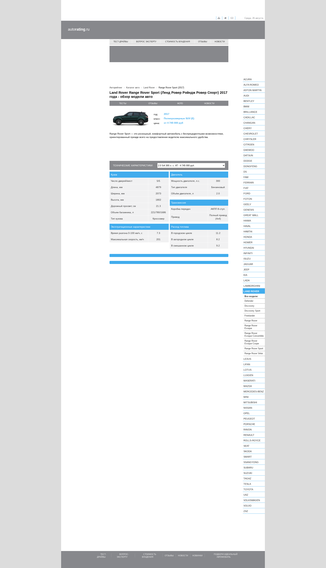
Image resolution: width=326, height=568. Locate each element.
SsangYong (251, 462)
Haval (247, 226)
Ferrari (248, 182)
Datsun (248, 155)
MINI (246, 397)
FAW (245, 177)
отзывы (152, 103)
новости (209, 103)
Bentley (248, 101)
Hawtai (247, 231)
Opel (246, 413)
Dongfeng (250, 166)
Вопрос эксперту (146, 41)
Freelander (249, 315)
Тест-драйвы (120, 41)
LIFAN (246, 364)
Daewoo (248, 150)
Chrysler (249, 139)
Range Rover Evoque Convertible (254, 334)
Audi (246, 95)
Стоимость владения (177, 41)
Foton (247, 199)
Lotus (247, 369)
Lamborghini (251, 286)
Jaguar (248, 264)
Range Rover (250, 320)
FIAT (246, 188)
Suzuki (247, 473)
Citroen (248, 144)
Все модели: (251, 296)
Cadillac (249, 117)
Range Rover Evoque (250, 327)
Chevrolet (250, 133)
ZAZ (245, 511)
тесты (122, 103)
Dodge (247, 160)
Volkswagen (251, 500)
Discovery (249, 306)
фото (180, 103)
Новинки (197, 555)
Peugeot (249, 418)
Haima (247, 220)
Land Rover (251, 291)
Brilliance (250, 112)
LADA (246, 280)
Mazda (247, 386)
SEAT (246, 446)
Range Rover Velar (253, 353)
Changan (249, 122)
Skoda (247, 451)
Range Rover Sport (253, 348)
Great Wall (250, 215)
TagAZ (247, 478)
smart (247, 456)
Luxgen (248, 375)
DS (245, 171)
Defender (248, 301)
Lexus (247, 359)
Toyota (248, 489)
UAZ (245, 494)
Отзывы (202, 41)
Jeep (246, 269)
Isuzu (247, 258)
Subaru (248, 467)
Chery (247, 128)
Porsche (249, 424)
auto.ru (78, 29)
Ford (246, 193)
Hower (247, 242)
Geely (247, 204)
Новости (220, 41)
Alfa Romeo (251, 84)
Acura (247, 79)
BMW (246, 106)
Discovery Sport (252, 310)
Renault (248, 435)
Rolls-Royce (251, 440)
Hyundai (248, 247)
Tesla (247, 484)
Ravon (247, 429)
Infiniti (248, 253)
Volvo (247, 505)
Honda (247, 237)
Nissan (247, 407)
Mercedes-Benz (253, 391)
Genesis (248, 209)
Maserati (249, 380)
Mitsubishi (250, 402)
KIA (245, 275)
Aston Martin (252, 90)
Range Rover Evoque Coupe (251, 342)
